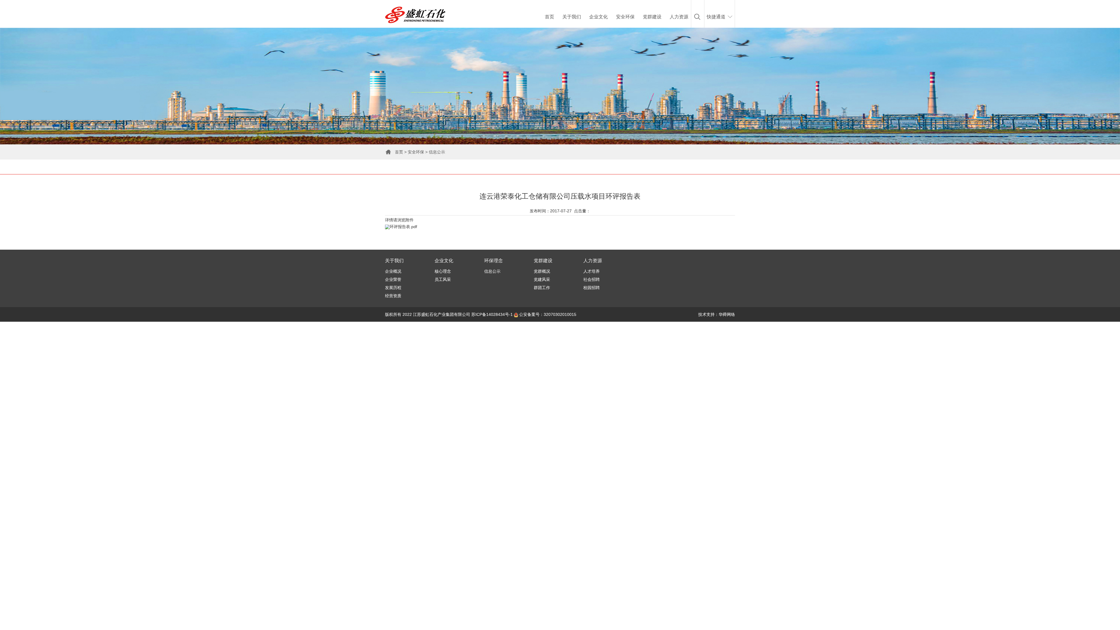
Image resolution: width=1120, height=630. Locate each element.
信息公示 (437, 152)
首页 (549, 16)
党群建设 (652, 16)
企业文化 (598, 16)
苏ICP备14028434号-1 (492, 314)
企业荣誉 (393, 279)
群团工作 (542, 287)
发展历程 (393, 287)
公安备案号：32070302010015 (547, 314)
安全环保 (625, 16)
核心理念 (443, 271)
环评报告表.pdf (403, 226)
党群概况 (542, 271)
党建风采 (542, 279)
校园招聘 (591, 287)
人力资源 (679, 16)
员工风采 (443, 279)
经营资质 (393, 295)
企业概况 (393, 271)
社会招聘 (591, 279)
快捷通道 (716, 16)
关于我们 (571, 16)
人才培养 (591, 271)
